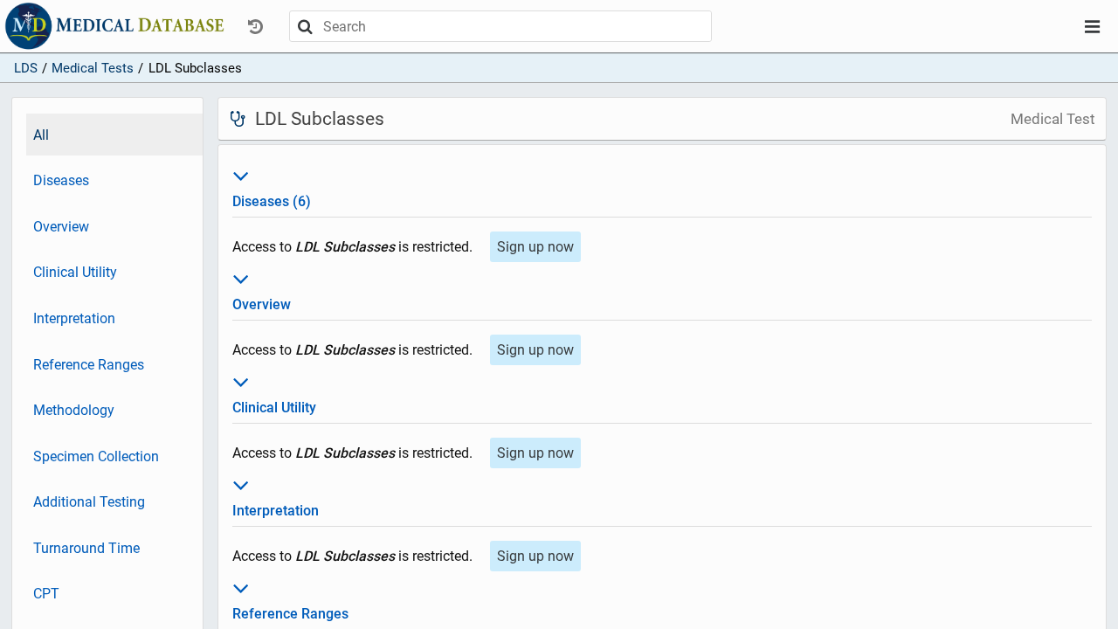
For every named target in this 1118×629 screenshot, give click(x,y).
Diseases (61, 180)
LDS (26, 68)
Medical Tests (93, 68)
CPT (46, 593)
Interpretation (74, 318)
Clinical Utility (75, 272)
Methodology (73, 410)
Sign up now (535, 246)
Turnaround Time (86, 548)
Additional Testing (89, 502)
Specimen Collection (96, 456)
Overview (61, 226)
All (41, 135)
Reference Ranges (88, 364)
